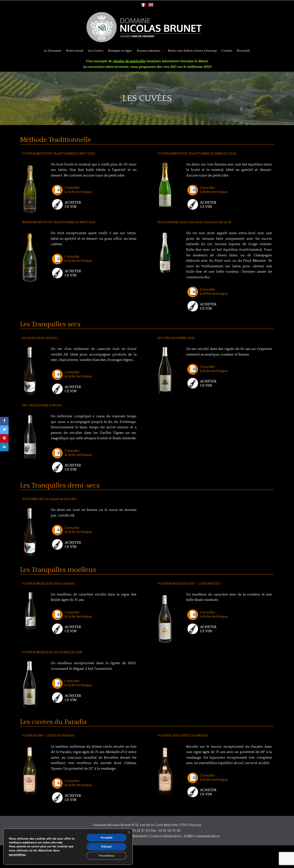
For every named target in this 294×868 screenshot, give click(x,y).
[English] (150, 6)
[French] (143, 6)
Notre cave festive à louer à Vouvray (192, 51)
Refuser (106, 847)
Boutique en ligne (120, 51)
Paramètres (106, 856)
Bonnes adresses (148, 51)
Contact (226, 51)
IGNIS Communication (202, 836)
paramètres (17, 854)
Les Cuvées (95, 51)
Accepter (107, 838)
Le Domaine (52, 51)
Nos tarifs (243, 51)
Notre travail (74, 51)
